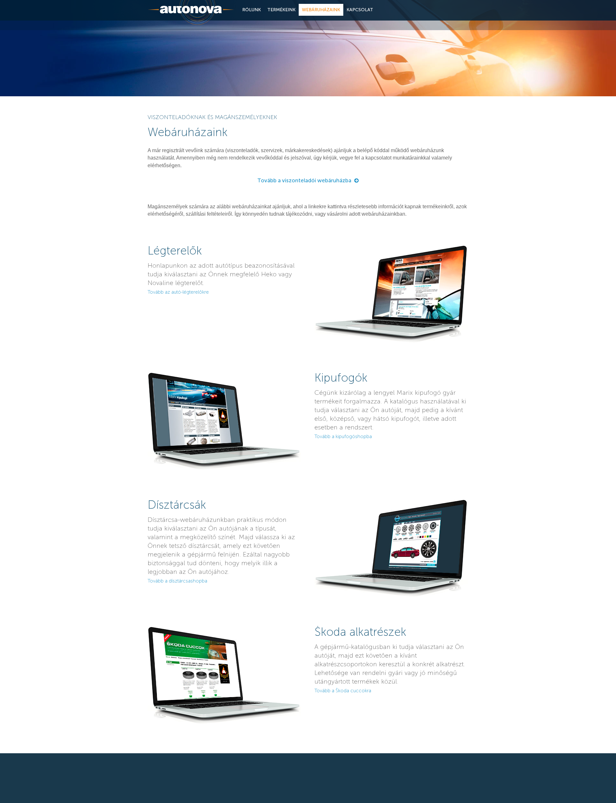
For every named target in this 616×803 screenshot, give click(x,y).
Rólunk (251, 10)
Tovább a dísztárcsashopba (177, 581)
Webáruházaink (321, 10)
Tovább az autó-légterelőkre (178, 292)
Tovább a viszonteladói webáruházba (304, 180)
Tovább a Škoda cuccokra (342, 691)
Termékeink (281, 10)
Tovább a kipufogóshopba (343, 436)
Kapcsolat (359, 10)
